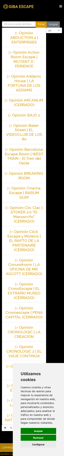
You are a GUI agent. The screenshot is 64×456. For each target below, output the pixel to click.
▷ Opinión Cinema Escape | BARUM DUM (24, 192)
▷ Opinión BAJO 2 (24, 115)
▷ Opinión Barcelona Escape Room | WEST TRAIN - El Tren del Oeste (24, 156)
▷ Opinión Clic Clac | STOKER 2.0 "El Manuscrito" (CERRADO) (24, 214)
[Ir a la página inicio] (5, 428)
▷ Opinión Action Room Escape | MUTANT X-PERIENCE (24, 59)
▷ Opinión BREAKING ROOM (24, 175)
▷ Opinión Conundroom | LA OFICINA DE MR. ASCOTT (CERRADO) (24, 267)
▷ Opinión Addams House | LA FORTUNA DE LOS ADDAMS (24, 83)
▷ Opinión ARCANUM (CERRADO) (24, 102)
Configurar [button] (38, 444)
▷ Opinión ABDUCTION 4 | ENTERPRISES (24, 37)
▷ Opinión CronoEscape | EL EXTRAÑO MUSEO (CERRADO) (24, 291)
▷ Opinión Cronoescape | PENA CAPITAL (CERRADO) (24, 312)
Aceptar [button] (38, 431)
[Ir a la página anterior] (11, 428)
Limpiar (53, 24)
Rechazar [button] (38, 437)
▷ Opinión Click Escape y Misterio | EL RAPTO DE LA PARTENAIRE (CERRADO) (24, 240)
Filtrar (41, 24)
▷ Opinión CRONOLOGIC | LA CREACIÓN (24, 332)
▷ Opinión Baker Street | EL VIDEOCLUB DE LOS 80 (24, 132)
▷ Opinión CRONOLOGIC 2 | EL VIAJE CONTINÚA (24, 351)
